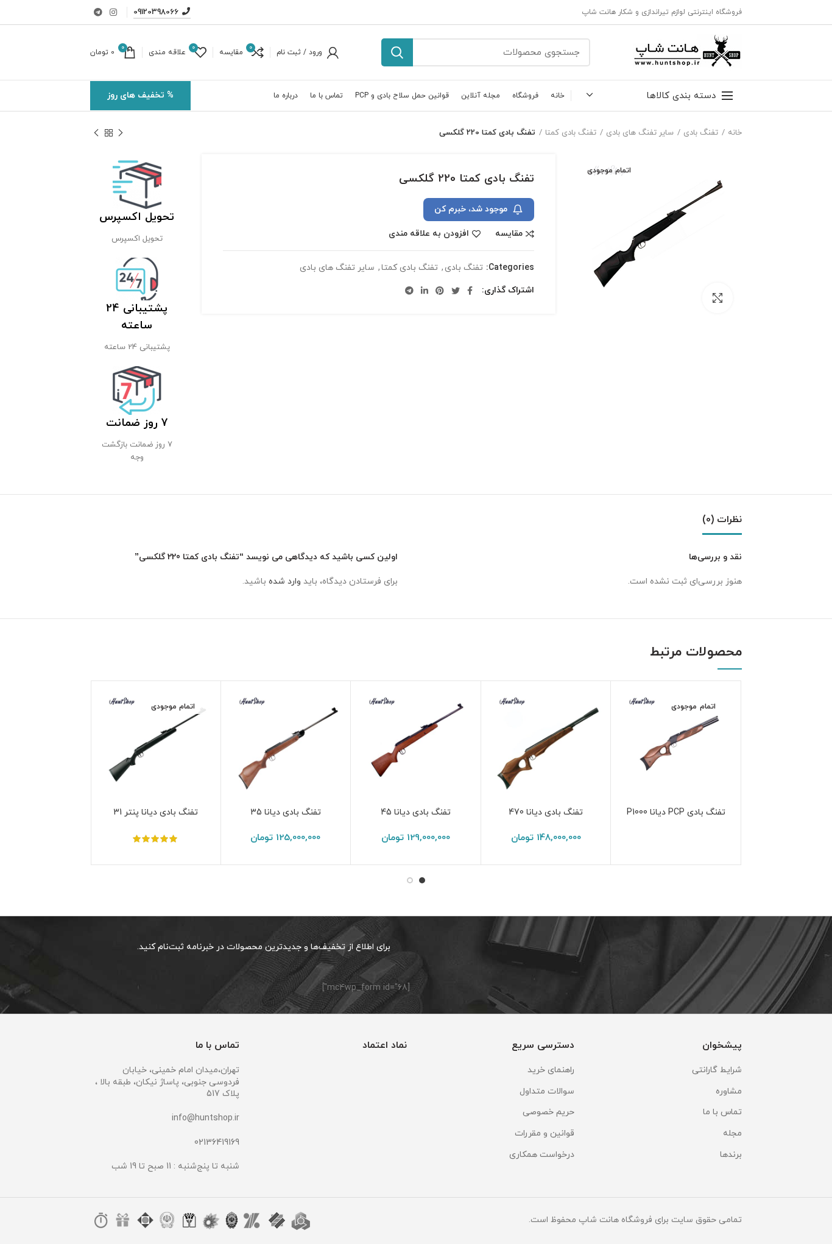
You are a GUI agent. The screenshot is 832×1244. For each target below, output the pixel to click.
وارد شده (285, 581)
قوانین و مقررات (544, 1133)
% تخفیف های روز (140, 95)
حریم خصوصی (548, 1112)
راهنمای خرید (550, 1070)
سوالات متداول (547, 1091)
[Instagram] (113, 12)
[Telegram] (98, 12)
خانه (735, 132)
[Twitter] (456, 291)
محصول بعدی (96, 133)
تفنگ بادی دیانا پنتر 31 (155, 812)
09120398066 (155, 12)
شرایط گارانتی (717, 1070)
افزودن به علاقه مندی (429, 234)
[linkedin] (424, 291)
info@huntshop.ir (205, 1118)
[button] (499, 737)
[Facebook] (470, 291)
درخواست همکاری (541, 1155)
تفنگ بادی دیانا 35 (285, 812)
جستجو (397, 52)
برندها (731, 1155)
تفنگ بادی (700, 132)
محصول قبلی (121, 133)
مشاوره (729, 1091)
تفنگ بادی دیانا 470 (546, 812)
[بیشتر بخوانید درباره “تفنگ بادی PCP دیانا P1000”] (629, 737)
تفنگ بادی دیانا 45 (416, 812)
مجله (732, 1133)
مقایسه (509, 234)
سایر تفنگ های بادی (640, 132)
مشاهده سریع (629, 765)
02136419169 (216, 1142)
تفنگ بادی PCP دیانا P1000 (676, 812)
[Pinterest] (440, 291)
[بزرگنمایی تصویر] (717, 298)
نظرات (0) (722, 519)
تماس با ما (722, 1112)
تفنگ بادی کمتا (570, 132)
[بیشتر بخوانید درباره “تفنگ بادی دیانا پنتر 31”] (109, 737)
